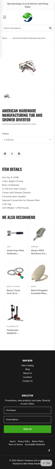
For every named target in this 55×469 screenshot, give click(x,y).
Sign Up (27, 429)
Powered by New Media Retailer (27, 463)
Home (4, 38)
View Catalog (27, 365)
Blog (27, 369)
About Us (27, 373)
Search (13, 441)
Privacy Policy (24, 441)
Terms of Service (15, 444)
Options (5, 134)
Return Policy (38, 441)
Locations (27, 377)
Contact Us (27, 381)
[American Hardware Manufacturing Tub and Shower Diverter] (7, 96)
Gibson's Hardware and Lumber (30, 460)
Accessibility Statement (35, 444)
